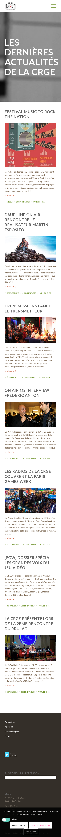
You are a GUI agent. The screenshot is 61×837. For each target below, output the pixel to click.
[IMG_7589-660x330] (30, 330)
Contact (8, 736)
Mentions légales (12, 731)
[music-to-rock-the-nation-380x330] (30, 145)
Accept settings (19, 825)
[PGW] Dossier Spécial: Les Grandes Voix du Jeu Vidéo (29, 562)
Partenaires (10, 722)
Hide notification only (40, 825)
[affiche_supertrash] (30, 249)
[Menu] (52, 6)
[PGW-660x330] (30, 500)
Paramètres (31, 832)
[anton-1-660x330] (30, 414)
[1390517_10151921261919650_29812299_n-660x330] (30, 648)
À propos (9, 727)
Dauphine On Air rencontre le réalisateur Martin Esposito (26, 222)
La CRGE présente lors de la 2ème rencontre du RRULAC (29, 623)
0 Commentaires (23, 202)
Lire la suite (9, 195)
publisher (40, 202)
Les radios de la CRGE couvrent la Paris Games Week (28, 476)
